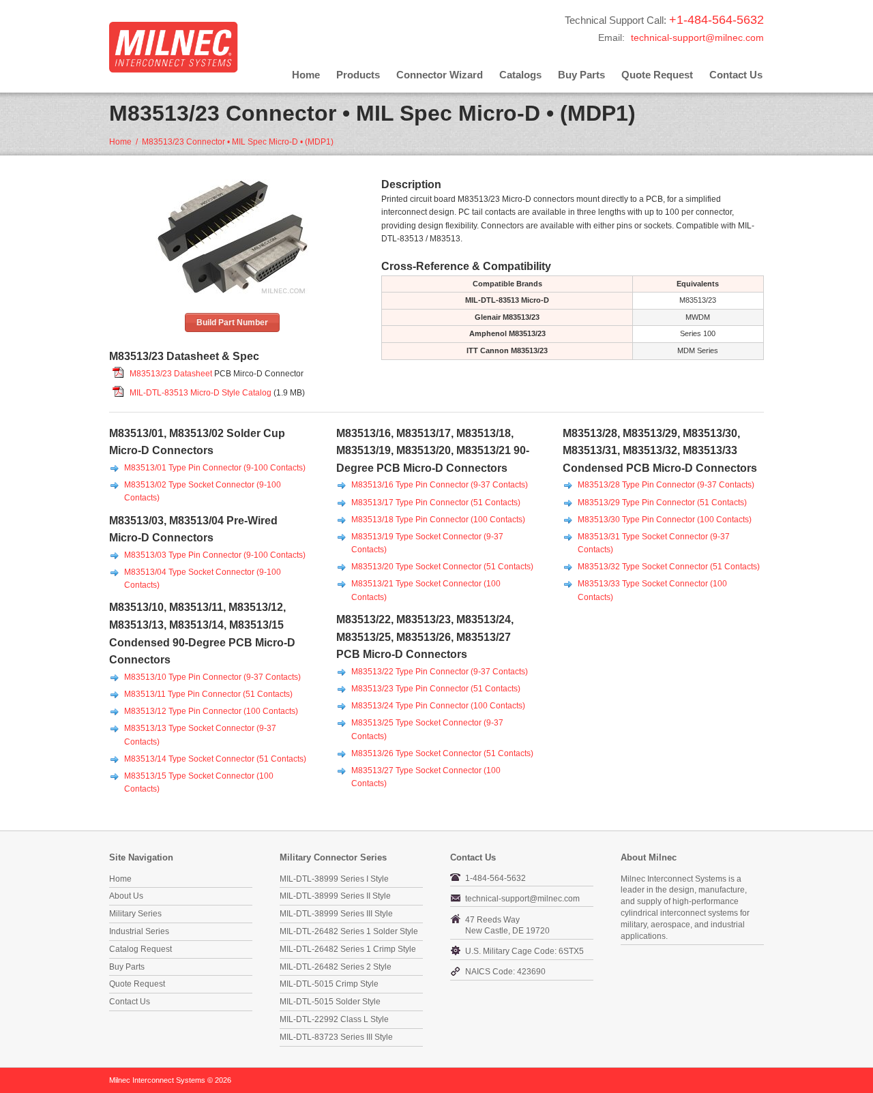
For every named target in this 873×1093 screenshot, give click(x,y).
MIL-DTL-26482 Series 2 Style (335, 967)
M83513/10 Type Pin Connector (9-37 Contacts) (212, 677)
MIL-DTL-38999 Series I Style (334, 879)
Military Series (135, 913)
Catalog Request (140, 949)
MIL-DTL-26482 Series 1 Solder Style (349, 931)
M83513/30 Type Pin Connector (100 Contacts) (665, 519)
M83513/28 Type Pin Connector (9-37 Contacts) (666, 485)
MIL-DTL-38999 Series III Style (336, 913)
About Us (126, 896)
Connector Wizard (439, 74)
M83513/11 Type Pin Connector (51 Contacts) (208, 694)
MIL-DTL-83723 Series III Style (336, 1037)
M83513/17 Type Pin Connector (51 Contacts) (435, 502)
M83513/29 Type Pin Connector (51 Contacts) (662, 502)
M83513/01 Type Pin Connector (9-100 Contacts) (215, 468)
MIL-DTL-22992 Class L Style (334, 1019)
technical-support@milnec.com (697, 37)
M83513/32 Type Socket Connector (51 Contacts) (669, 566)
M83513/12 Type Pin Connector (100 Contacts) (211, 711)
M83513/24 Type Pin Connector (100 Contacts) (438, 705)
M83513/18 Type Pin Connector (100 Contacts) (438, 519)
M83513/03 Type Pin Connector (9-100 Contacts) (215, 555)
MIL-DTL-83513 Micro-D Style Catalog (200, 393)
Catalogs (520, 74)
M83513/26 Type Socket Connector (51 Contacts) (442, 753)
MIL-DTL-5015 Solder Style (330, 1001)
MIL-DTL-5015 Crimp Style (329, 984)
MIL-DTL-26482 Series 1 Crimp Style (348, 949)
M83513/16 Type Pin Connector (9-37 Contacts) (439, 485)
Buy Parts (581, 74)
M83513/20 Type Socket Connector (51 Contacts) (442, 566)
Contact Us (736, 74)
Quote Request (657, 74)
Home (306, 74)
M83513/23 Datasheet (171, 373)
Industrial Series (139, 931)
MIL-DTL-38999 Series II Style (335, 896)
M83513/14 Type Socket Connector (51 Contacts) (215, 759)
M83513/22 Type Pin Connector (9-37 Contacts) (439, 671)
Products (358, 74)
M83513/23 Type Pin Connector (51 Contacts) (435, 688)
